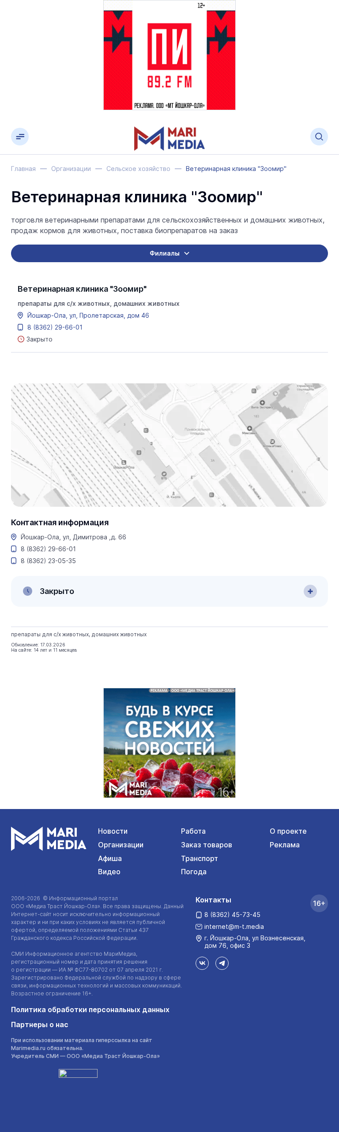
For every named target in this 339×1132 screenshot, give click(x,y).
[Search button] (319, 136)
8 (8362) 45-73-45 (232, 914)
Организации (120, 844)
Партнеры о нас (39, 1024)
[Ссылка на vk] (202, 963)
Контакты (213, 899)
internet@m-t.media (234, 926)
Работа (193, 831)
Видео (109, 871)
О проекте (288, 831)
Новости (113, 831)
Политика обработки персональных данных (90, 1009)
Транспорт (199, 858)
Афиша (110, 858)
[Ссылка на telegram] (222, 963)
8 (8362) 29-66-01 (55, 327)
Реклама (285, 844)
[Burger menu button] (20, 136)
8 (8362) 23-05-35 (48, 560)
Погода (194, 871)
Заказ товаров (206, 844)
